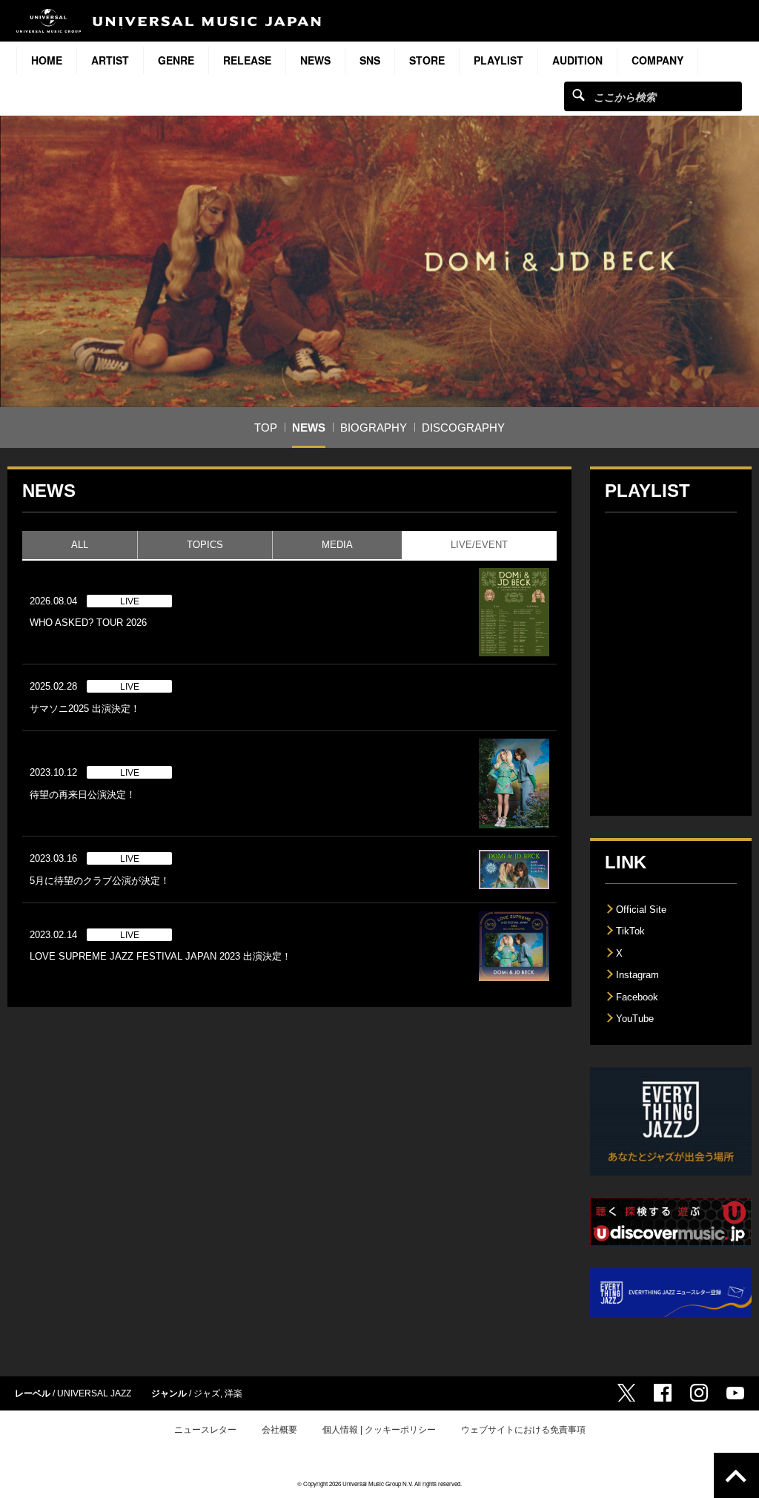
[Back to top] (736, 1475)
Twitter (626, 1393)
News (315, 60)
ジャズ (206, 1393)
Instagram (637, 974)
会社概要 (279, 1429)
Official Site (641, 909)
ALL (79, 544)
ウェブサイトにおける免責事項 (523, 1429)
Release (247, 60)
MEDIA (336, 544)
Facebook (637, 997)
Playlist (498, 60)
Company (657, 60)
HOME (46, 60)
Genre (176, 60)
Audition (577, 60)
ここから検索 (578, 94)
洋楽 (233, 1393)
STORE (427, 60)
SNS (369, 60)
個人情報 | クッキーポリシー (379, 1429)
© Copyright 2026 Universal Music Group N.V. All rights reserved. (379, 1483)
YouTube (635, 1018)
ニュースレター (205, 1429)
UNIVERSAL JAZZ (94, 1393)
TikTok (630, 931)
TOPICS (205, 544)
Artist (110, 60)
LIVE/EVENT (479, 544)
